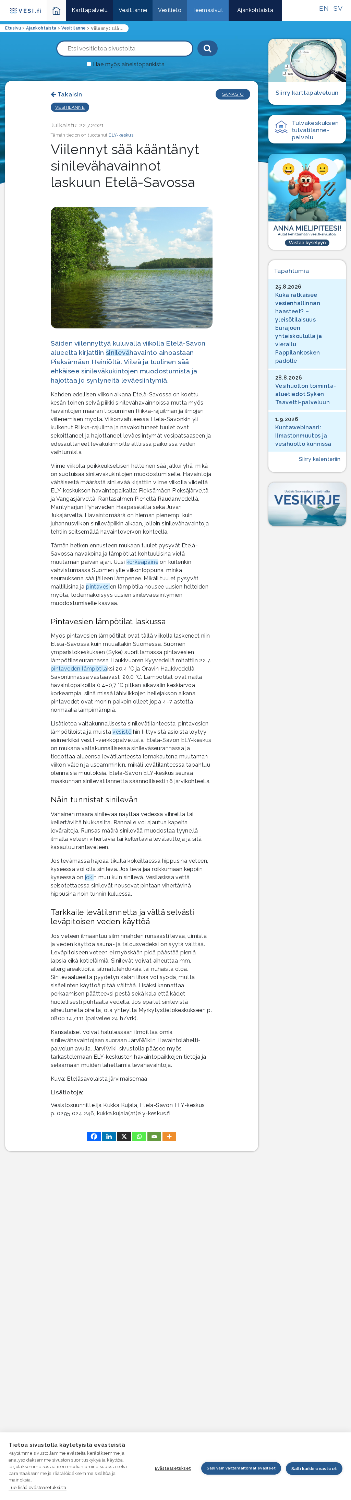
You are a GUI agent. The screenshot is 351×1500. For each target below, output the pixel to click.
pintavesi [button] (98, 586)
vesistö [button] (122, 732)
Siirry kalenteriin (319, 459)
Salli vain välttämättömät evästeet (241, 1468)
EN (324, 8)
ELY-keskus (121, 135)
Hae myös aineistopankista (129, 64)
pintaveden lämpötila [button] (79, 668)
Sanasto (233, 94)
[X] (124, 1136)
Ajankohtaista (255, 10)
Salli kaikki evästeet (314, 1468)
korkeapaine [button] (142, 562)
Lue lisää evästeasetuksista (37, 1487)
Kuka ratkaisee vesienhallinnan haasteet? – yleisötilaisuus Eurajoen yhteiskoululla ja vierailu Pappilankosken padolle (298, 328)
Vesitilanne (133, 10)
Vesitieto (169, 10)
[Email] (154, 1136)
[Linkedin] (109, 1136)
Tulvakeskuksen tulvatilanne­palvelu (315, 130)
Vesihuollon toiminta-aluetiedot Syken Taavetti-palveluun (305, 394)
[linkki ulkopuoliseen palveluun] (307, 202)
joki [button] (89, 877)
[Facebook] (94, 1136)
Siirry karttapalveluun (307, 92)
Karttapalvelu (90, 10)
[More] (169, 1136)
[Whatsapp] (139, 1136)
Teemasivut (207, 10)
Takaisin (70, 94)
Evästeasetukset (173, 1468)
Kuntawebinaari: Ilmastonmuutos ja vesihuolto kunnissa (303, 435)
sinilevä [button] (118, 352)
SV (338, 8)
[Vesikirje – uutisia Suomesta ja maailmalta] (307, 504)
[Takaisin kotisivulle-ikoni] (56, 10)
